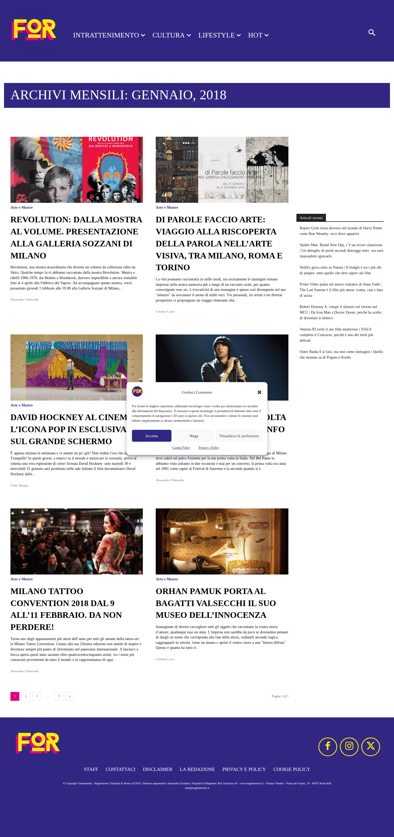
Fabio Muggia (19, 485)
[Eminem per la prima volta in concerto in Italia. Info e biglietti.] (222, 367)
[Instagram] (349, 746)
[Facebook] (327, 746)
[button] (259, 392)
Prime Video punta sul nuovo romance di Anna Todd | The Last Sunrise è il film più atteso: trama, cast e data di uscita (341, 290)
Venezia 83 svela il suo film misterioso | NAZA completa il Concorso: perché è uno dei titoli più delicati (336, 335)
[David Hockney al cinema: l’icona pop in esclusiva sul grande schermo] (76, 367)
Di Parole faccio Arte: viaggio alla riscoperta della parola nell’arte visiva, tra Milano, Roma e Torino (219, 243)
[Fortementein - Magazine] (29, 31)
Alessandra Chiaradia (24, 299)
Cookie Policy (181, 448)
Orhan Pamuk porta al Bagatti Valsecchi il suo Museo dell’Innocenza (216, 603)
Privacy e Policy (209, 448)
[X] (370, 746)
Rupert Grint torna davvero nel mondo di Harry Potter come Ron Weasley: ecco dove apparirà (341, 231)
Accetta (151, 436)
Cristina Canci (165, 311)
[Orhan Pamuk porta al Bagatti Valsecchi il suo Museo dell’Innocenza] (222, 541)
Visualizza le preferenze (239, 436)
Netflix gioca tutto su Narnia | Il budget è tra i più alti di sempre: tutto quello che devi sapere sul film (340, 270)
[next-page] (70, 696)
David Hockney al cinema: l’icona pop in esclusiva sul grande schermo (73, 429)
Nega (193, 436)
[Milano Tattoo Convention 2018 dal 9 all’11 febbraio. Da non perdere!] (76, 541)
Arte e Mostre (21, 208)
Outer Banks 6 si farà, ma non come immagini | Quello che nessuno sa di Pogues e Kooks (341, 354)
